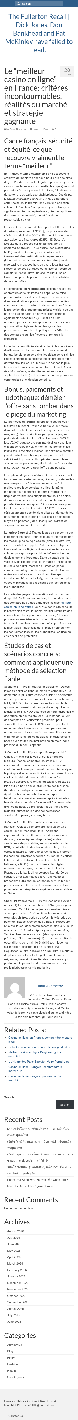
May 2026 (13, 1250)
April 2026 (14, 1257)
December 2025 (17, 1283)
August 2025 (15, 1308)
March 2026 (15, 1263)
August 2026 (15, 1231)
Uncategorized (16, 1377)
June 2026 (14, 1244)
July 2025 (13, 1315)
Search (9, 1097)
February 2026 (17, 1270)
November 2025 (17, 1289)
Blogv (11, 1357)
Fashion (12, 1364)
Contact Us (15, 1415)
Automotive (14, 1344)
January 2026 (16, 1276)
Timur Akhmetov (18, 129)
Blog (45, 129)
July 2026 (13, 1237)
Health (11, 1370)
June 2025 (14, 1321)
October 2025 (16, 1295)
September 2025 (18, 1302)
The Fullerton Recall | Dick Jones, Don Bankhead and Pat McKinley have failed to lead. (39, 33)
